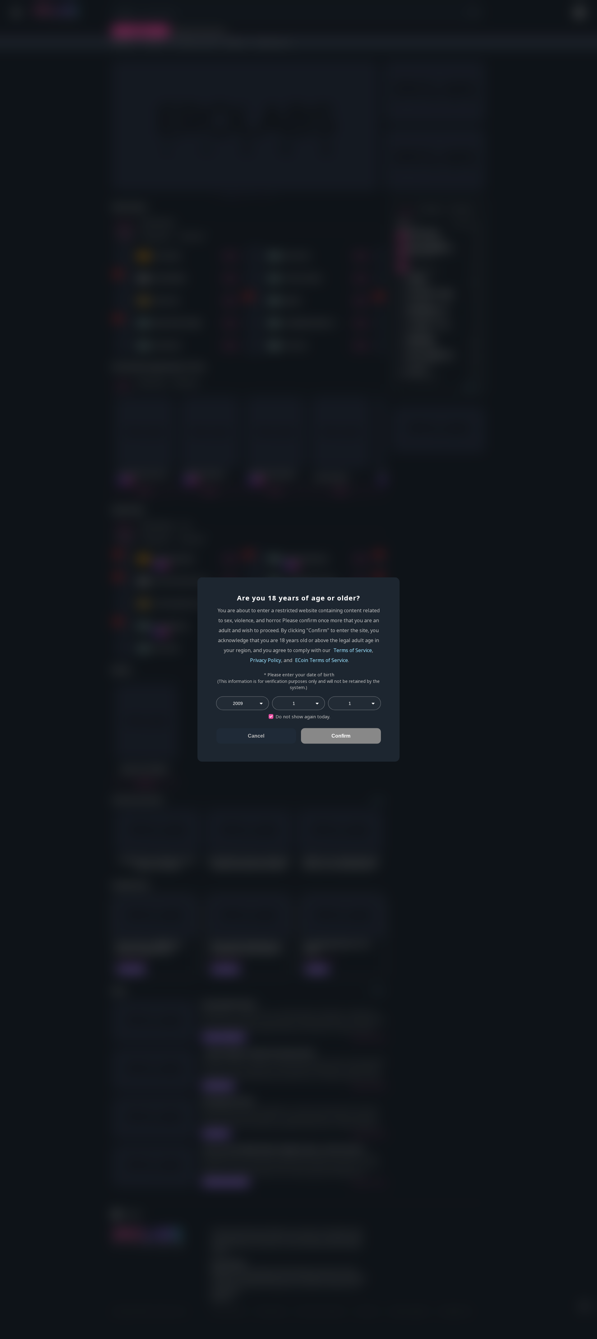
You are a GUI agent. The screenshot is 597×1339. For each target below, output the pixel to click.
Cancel (256, 736)
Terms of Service (352, 650)
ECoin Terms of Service (321, 660)
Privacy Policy (265, 660)
